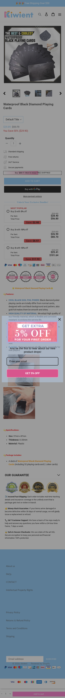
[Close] (59, 319)
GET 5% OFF (32, 373)
